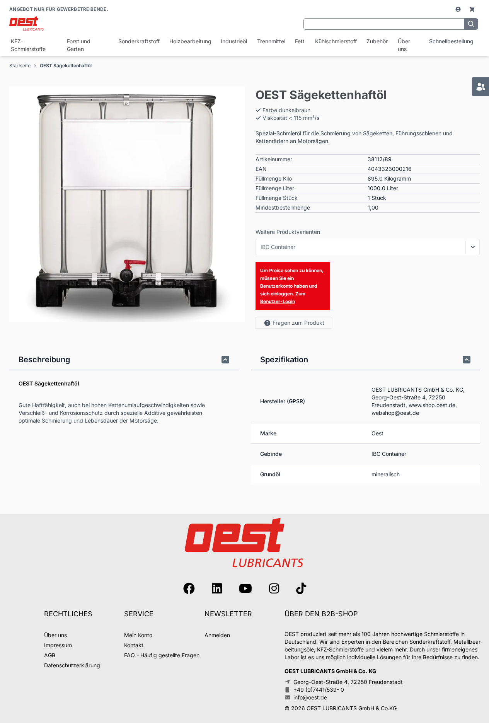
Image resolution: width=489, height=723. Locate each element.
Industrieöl (233, 41)
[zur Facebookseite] (189, 588)
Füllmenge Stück (277, 197)
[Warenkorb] (472, 9)
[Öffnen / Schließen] (473, 247)
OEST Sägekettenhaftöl (66, 65)
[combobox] (383, 24)
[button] (127, 204)
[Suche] (471, 24)
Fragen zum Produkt (298, 322)
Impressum (58, 645)
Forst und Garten (78, 45)
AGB (49, 655)
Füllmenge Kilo (274, 178)
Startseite (20, 65)
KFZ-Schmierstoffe (28, 45)
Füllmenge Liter (275, 188)
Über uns (404, 45)
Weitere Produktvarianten (288, 231)
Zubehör (376, 41)
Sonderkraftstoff (138, 41)
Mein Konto (138, 635)
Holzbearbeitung (189, 41)
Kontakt (133, 645)
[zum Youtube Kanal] (245, 588)
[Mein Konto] (459, 9)
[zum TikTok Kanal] (301, 588)
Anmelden (217, 635)
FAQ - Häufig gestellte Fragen (161, 655)
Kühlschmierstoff (335, 41)
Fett (299, 41)
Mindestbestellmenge (283, 207)
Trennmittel (271, 41)
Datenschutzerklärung (72, 665)
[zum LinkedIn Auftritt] (217, 588)
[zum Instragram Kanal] (274, 588)
